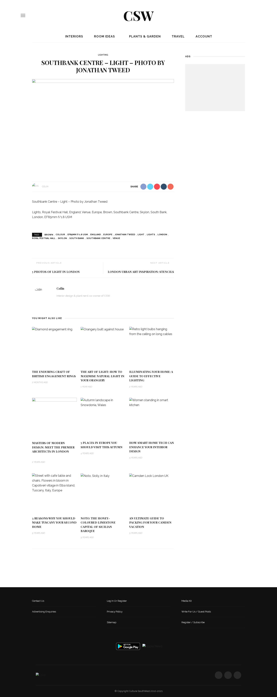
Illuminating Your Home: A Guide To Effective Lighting (151, 376)
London (162, 234)
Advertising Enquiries (44, 611)
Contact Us (38, 600)
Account (203, 36)
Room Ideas (104, 36)
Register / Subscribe (193, 622)
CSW (138, 15)
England (95, 234)
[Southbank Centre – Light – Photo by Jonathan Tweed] (103, 126)
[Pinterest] (255, 15)
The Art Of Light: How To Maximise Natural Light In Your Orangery (102, 376)
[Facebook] (242, 15)
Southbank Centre (98, 238)
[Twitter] (248, 15)
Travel (178, 36)
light (141, 234)
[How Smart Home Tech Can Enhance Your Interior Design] (151, 402)
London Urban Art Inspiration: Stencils (141, 272)
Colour (60, 234)
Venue (116, 238)
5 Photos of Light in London (56, 272)
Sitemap (111, 622)
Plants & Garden (144, 36)
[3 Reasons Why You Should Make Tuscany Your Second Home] (54, 483)
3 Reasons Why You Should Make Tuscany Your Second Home (54, 522)
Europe (107, 234)
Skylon (62, 238)
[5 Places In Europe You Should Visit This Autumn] (103, 402)
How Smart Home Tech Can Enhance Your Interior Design (151, 447)
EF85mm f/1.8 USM (77, 234)
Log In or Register (117, 600)
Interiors (73, 36)
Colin (45, 186)
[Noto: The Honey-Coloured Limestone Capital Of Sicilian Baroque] (95, 475)
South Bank (76, 238)
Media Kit (186, 600)
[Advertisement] (215, 87)
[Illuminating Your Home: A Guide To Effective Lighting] (151, 331)
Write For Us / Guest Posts (196, 611)
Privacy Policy (114, 611)
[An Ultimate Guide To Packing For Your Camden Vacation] (148, 475)
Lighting (103, 55)
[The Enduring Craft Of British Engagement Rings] (52, 329)
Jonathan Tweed (125, 234)
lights (151, 234)
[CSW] (41, 675)
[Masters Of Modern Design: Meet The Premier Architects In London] (54, 417)
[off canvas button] (23, 15)
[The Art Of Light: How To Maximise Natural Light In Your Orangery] (102, 329)
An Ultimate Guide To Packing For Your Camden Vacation (150, 522)
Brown (48, 234)
